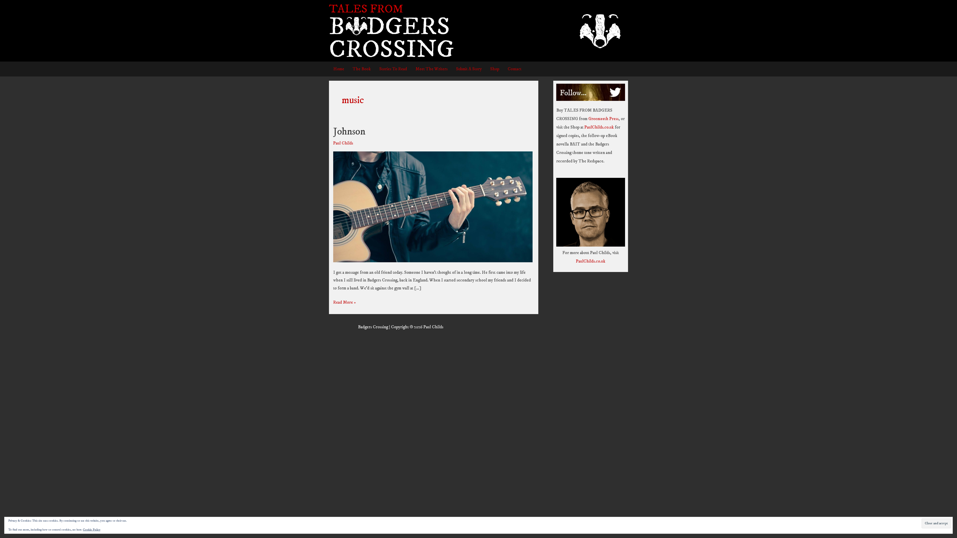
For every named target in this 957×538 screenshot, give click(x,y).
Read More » (344, 302)
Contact (514, 69)
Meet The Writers (431, 69)
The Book (362, 69)
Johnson (349, 132)
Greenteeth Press (603, 119)
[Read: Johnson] (433, 206)
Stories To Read (393, 69)
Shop (494, 69)
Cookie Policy (91, 530)
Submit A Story (469, 69)
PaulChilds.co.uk (599, 127)
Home (338, 69)
